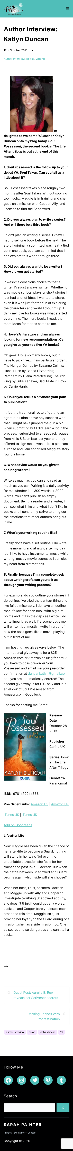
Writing (40, 58)
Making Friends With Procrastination (44, 1016)
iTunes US (11, 815)
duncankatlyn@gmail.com (48, 673)
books (32, 1032)
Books (30, 58)
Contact (32, 1132)
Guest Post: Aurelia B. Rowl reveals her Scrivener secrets (35, 995)
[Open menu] (67, 9)
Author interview (14, 58)
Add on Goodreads (18, 825)
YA (61, 1032)
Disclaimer (19, 1132)
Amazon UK (60, 804)
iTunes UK (29, 815)
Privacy (8, 1132)
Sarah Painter (23, 1124)
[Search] (63, 1107)
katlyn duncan (47, 1032)
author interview (15, 1032)
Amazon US (39, 804)
